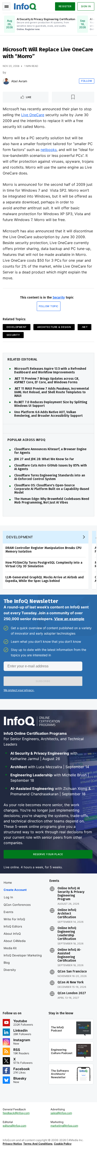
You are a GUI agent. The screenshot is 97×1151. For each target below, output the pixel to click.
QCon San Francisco (72, 971)
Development (17, 327)
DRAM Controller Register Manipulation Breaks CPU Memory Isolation (43, 549)
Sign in (86, 6)
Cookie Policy (63, 1143)
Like (29, 97)
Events (8, 912)
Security (59, 297)
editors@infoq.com (14, 1125)
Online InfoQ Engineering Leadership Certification (67, 933)
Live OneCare (32, 115)
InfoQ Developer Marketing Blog (23, 958)
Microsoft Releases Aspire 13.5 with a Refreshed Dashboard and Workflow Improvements (50, 370)
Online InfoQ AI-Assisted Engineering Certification (69, 955)
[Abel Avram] (6, 81)
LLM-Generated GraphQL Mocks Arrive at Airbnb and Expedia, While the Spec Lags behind (44, 579)
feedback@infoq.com (16, 1113)
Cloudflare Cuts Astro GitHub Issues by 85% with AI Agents (50, 467)
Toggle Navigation (6, 6)
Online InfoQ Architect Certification (67, 913)
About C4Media (14, 941)
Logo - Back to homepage (25, 6)
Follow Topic (48, 306)
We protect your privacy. (19, 690)
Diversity (10, 970)
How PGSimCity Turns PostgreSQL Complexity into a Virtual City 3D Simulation (43, 564)
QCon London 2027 (72, 993)
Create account (15, 890)
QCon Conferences (17, 904)
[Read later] (73, 97)
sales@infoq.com (61, 1113)
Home (8, 882)
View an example (69, 619)
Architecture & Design (54, 327)
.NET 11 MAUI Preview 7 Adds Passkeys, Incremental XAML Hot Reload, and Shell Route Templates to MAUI (51, 392)
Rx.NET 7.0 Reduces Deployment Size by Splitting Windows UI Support (50, 404)
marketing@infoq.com (64, 1125)
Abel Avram (19, 81)
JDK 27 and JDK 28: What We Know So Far (44, 459)
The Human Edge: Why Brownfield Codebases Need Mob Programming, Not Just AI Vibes (51, 500)
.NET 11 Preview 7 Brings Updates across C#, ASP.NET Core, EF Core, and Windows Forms (46, 380)
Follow (86, 80)
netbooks (49, 149)
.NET (84, 327)
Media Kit (10, 948)
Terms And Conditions (38, 1143)
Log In (8, 897)
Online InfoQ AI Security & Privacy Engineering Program (71, 894)
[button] (43, 681)
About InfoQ (12, 933)
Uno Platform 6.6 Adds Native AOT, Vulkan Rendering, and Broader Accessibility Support (48, 414)
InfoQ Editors (13, 926)
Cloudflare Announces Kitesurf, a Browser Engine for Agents (50, 451)
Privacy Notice (12, 1143)
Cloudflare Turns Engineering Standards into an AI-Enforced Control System (49, 477)
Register (65, 6)
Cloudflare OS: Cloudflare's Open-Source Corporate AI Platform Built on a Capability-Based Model (51, 489)
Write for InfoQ (14, 919)
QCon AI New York (70, 982)
